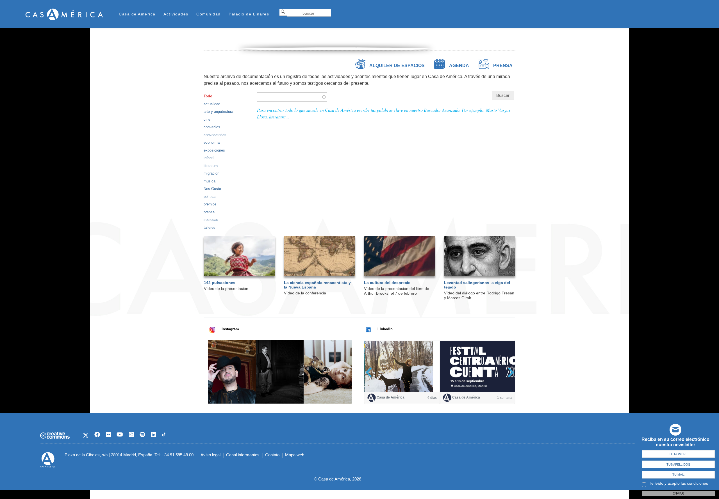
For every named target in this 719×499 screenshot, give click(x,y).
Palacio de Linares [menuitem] (249, 14)
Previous (371, 372)
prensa (209, 212)
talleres (209, 227)
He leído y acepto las (678, 483)
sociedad (211, 220)
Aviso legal (210, 454)
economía (212, 142)
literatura (211, 166)
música (209, 181)
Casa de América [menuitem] (137, 14)
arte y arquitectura (218, 111)
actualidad (212, 104)
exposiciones (214, 150)
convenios (212, 127)
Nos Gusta (212, 189)
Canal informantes (243, 454)
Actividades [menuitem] (175, 14)
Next (509, 372)
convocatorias (215, 135)
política (209, 196)
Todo (208, 96)
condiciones (697, 483)
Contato (272, 454)
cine (207, 119)
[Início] (64, 14)
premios (210, 204)
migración (211, 173)
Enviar (678, 493)
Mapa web (294, 454)
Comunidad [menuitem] (208, 14)
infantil (209, 158)
